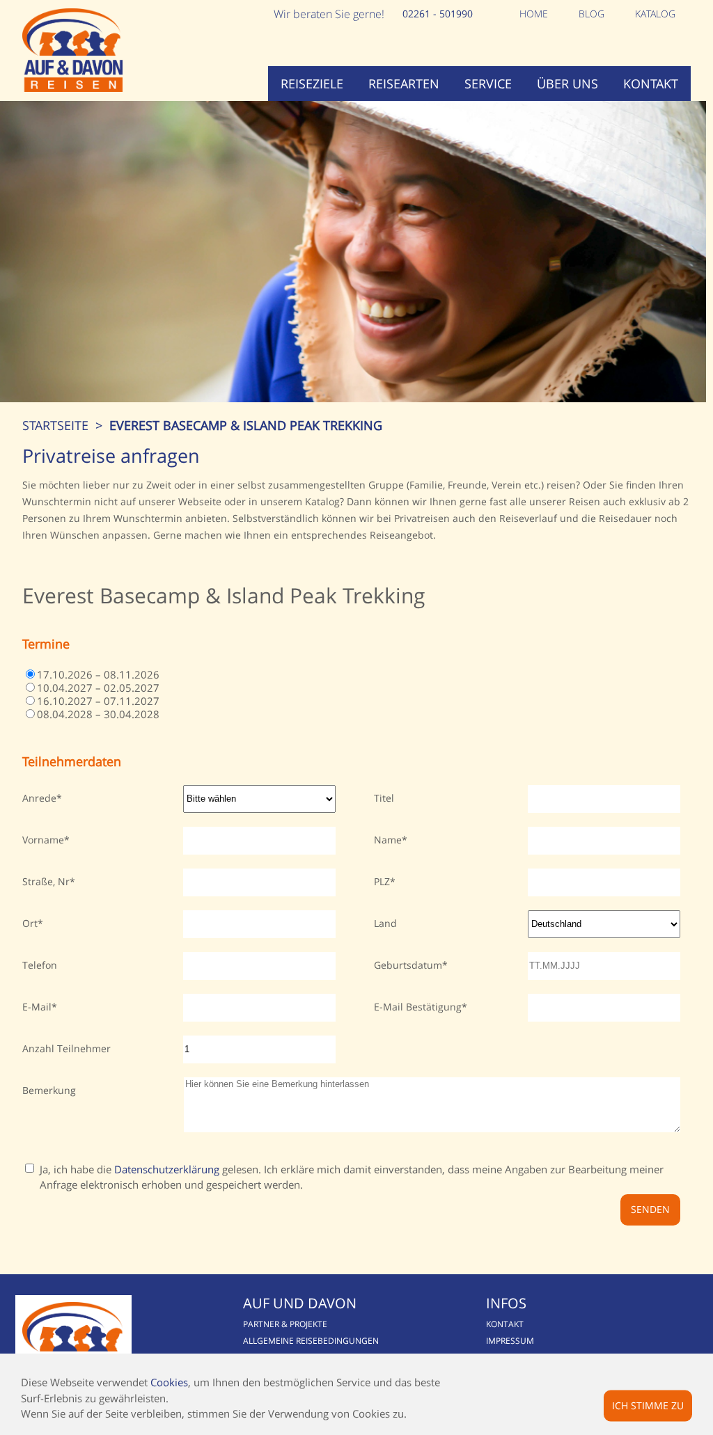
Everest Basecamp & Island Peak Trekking (245, 425)
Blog (591, 13)
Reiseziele (312, 83)
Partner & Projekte (285, 1324)
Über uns (567, 83)
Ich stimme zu (648, 1404)
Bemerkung (49, 1090)
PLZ (382, 881)
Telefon (39, 965)
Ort (30, 923)
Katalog (655, 13)
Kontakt (650, 83)
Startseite (55, 425)
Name (388, 839)
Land (385, 923)
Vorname (43, 839)
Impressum (510, 1341)
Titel (384, 797)
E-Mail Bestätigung (418, 1006)
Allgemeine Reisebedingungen (311, 1341)
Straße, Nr (46, 881)
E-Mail (37, 1006)
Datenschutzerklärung (166, 1169)
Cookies (169, 1382)
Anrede (39, 797)
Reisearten (403, 83)
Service (488, 83)
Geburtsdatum (408, 965)
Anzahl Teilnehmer (66, 1048)
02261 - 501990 (437, 13)
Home (533, 13)
